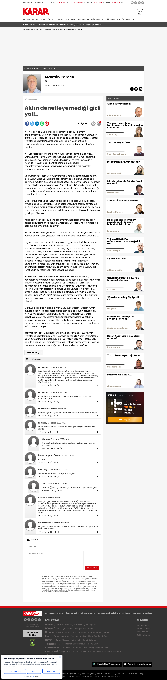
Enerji (83, 632)
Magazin (65, 640)
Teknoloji (50, 643)
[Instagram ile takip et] (39, 619)
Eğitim (93, 624)
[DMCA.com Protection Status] (32, 643)
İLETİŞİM (60, 613)
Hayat (73, 19)
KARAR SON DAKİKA (32, 633)
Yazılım (89, 644)
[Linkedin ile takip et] (35, 619)
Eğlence (92, 640)
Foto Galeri (51, 651)
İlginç (91, 647)
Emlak (68, 632)
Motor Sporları (94, 636)
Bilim (96, 644)
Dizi (72, 647)
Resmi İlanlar (109, 19)
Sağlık (73, 640)
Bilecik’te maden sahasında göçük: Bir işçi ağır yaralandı (59, 25)
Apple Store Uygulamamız (139, 664)
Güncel (30, 19)
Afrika (90, 628)
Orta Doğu (60, 628)
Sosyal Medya (79, 644)
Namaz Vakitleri (144, 628)
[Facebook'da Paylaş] (27, 123)
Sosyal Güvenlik (94, 632)
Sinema (78, 647)
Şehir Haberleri (143, 635)
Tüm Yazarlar (49, 68)
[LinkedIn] (37, 123)
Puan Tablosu (143, 631)
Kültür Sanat (123, 19)
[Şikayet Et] (97, 385)
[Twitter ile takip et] (142, 2)
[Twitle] (32, 123)
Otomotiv (76, 632)
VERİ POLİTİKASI (123, 613)
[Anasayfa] (24, 19)
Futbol (56, 636)
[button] (78, 124)
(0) (58, 385)
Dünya (50, 19)
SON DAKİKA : (29, 24)
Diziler (58, 640)
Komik (85, 647)
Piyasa (61, 632)
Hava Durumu (143, 625)
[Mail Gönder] (47, 123)
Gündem (66, 647)
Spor (66, 19)
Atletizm (83, 636)
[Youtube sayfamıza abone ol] (32, 619)
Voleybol (74, 636)
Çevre (86, 624)
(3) (51, 385)
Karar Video (84, 19)
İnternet (68, 644)
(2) (57, 476)
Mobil (61, 644)
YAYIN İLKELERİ (77, 613)
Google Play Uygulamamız (109, 664)
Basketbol (64, 636)
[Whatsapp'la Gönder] (42, 123)
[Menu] (133, 19)
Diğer (104, 636)
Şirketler (106, 632)
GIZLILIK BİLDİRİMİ (108, 613)
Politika (59, 624)
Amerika (70, 628)
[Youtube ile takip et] (132, 2)
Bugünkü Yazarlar (31, 68)
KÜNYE (67, 613)
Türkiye (79, 624)
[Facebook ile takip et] (139, 2)
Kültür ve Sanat (96, 651)
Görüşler (96, 19)
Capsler (70, 651)
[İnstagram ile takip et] (135, 2)
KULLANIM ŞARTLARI (92, 613)
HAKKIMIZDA (50, 613)
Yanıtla (43, 385)
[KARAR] (36, 11)
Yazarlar (40, 19)
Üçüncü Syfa (69, 624)
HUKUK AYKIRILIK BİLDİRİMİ (141, 613)
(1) (51, 402)
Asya (85, 628)
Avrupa (78, 628)
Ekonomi (59, 19)
